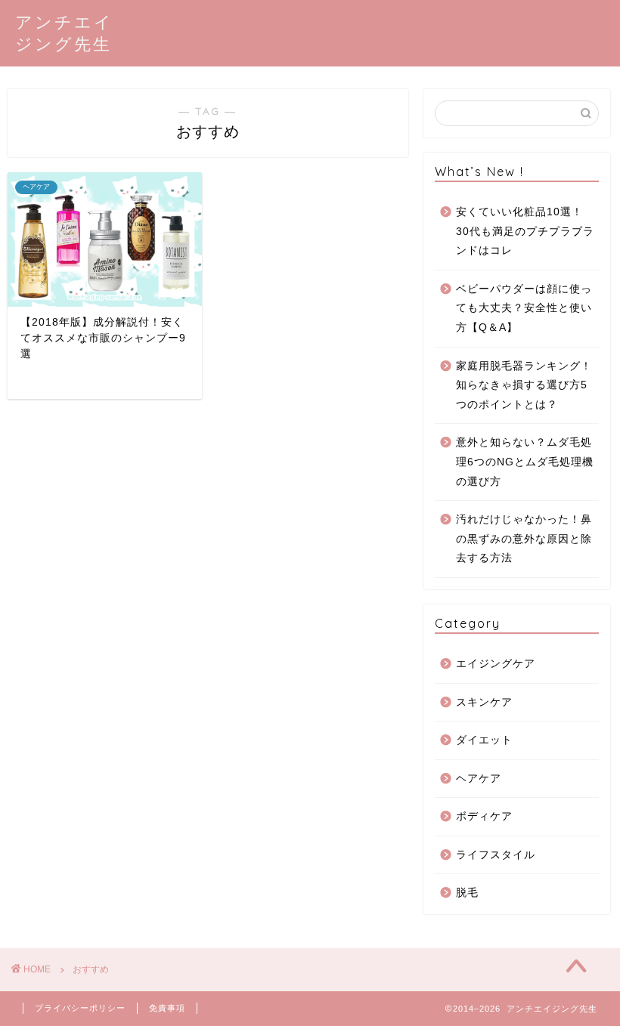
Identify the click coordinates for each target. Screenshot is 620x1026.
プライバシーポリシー (80, 1007)
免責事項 (167, 1007)
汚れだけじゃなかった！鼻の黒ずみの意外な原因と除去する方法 (524, 539)
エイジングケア (495, 663)
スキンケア (484, 702)
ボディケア (484, 816)
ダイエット (484, 740)
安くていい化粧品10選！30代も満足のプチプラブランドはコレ (525, 231)
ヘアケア (478, 778)
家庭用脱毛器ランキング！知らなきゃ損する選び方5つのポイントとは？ (524, 385)
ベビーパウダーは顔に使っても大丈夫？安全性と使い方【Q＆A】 (524, 308)
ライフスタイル (495, 855)
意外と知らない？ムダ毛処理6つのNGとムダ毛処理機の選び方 (525, 462)
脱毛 (467, 892)
